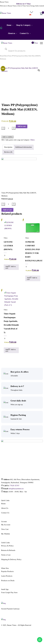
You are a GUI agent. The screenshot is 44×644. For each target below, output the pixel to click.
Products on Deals (7, 580)
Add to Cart (7, 210)
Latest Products (6, 576)
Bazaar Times (4, 2)
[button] (39, 70)
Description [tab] (8, 147)
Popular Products (7, 571)
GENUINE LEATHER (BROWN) (8, 245)
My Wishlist (5, 534)
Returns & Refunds (8, 550)
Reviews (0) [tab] (8, 152)
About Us (4, 508)
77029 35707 (14, 485)
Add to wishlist (7, 137)
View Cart (4, 529)
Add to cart (21, 126)
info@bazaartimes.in (16, 489)
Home (2, 56)
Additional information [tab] (23, 147)
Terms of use (6, 555)
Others (6, 56)
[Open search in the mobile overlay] (22, 49)
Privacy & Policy (7, 546)
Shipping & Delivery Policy (11, 559)
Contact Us (5, 513)
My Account (5, 525)
